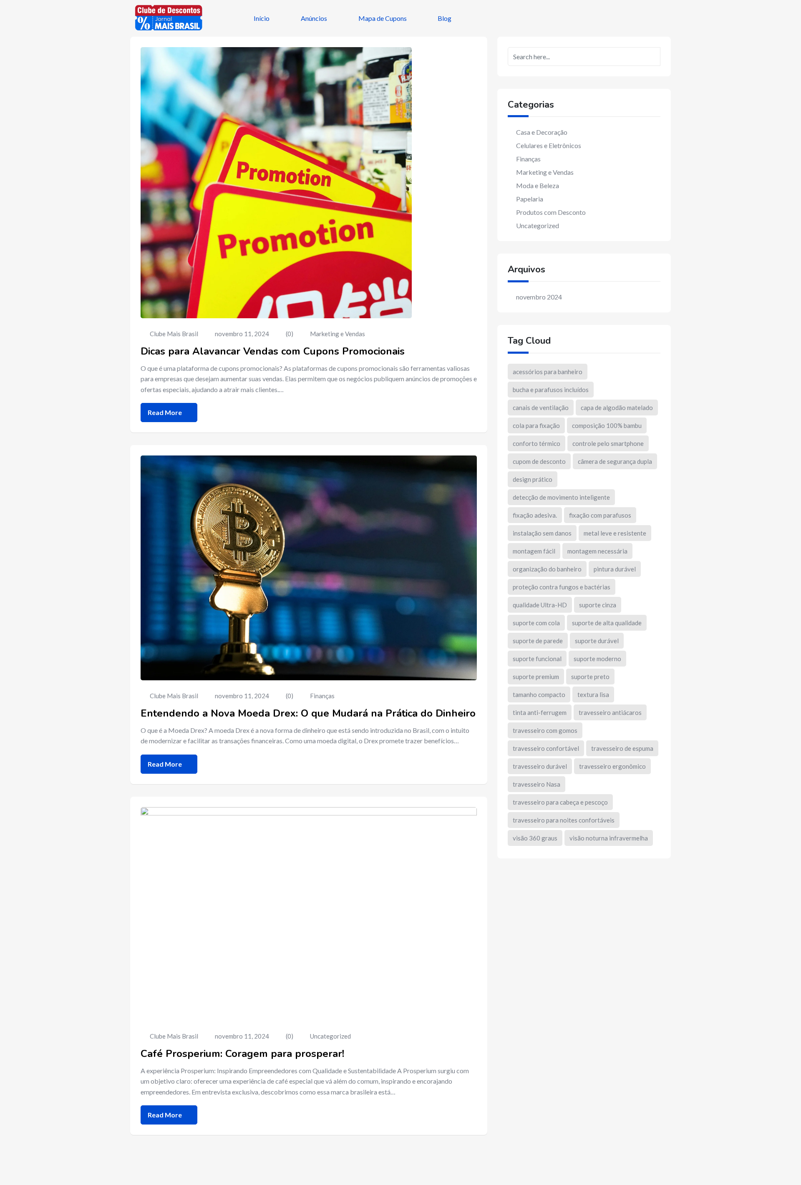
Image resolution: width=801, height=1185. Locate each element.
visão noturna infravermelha (608, 838)
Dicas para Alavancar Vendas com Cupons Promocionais (273, 351)
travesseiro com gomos (545, 730)
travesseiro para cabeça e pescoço (560, 802)
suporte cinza (597, 605)
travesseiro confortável (546, 748)
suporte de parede (538, 640)
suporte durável (597, 640)
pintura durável (615, 569)
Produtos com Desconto (551, 212)
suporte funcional (537, 658)
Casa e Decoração (541, 132)
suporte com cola (536, 622)
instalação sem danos (542, 533)
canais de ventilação (541, 407)
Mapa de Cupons (382, 18)
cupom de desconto (539, 461)
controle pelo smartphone (608, 443)
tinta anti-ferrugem (540, 712)
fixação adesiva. (535, 515)
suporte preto (590, 676)
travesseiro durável (540, 766)
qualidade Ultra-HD (540, 605)
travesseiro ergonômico (612, 766)
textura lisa (593, 694)
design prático (532, 479)
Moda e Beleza (537, 185)
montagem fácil (534, 551)
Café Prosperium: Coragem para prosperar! (242, 1053)
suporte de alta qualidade (607, 622)
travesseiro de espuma (622, 748)
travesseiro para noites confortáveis (564, 820)
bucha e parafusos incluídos (551, 389)
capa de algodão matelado (617, 407)
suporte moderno (597, 658)
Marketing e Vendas (337, 333)
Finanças (322, 695)
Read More (165, 412)
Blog (444, 18)
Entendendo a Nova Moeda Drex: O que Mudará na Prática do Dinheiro (308, 713)
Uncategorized (330, 1036)
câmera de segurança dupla (615, 461)
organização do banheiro (547, 569)
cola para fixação (536, 425)
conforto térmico (536, 443)
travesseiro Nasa (536, 784)
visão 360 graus (535, 838)
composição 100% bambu (607, 425)
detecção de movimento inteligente (561, 497)
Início (262, 18)
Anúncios (314, 18)
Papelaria (529, 199)
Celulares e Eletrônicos (548, 145)
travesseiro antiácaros (610, 712)
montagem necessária (597, 551)
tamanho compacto (539, 694)
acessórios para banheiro (547, 371)
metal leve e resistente (615, 533)
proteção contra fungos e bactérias (561, 587)
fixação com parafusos (600, 515)
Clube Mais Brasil (174, 333)
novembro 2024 (539, 297)
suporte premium (536, 676)
